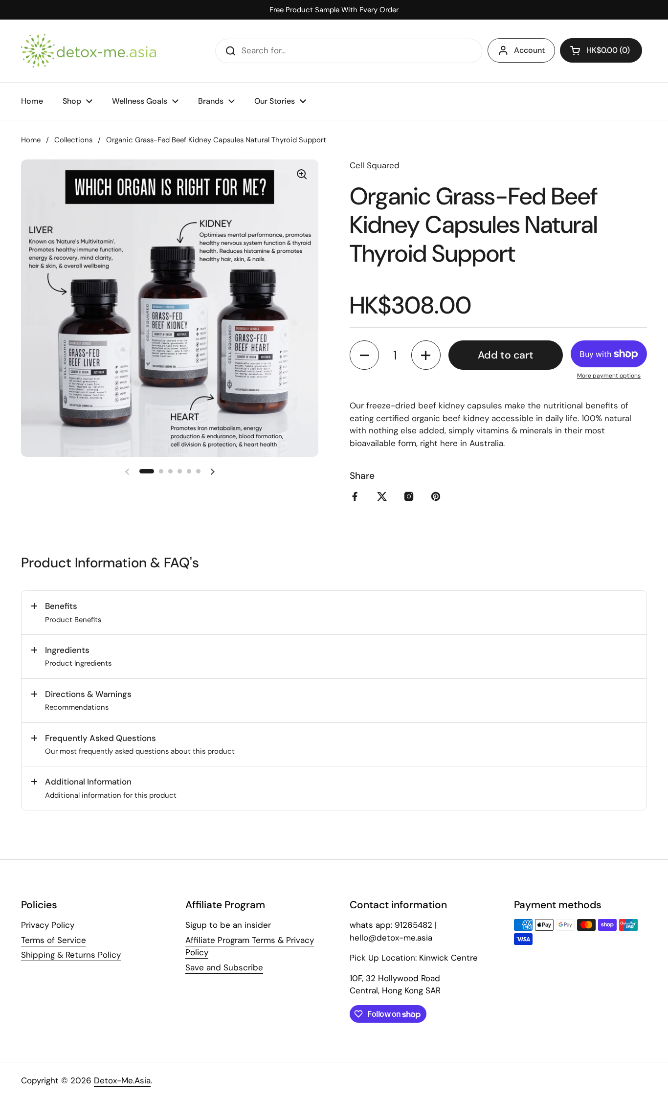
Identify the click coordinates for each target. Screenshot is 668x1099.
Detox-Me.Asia (122, 1080)
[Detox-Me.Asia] (88, 50)
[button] (601, 50)
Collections (73, 140)
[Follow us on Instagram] (410, 496)
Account (529, 50)
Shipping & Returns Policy (71, 954)
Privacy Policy (47, 925)
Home (31, 140)
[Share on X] (384, 496)
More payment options (609, 376)
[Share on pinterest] (437, 496)
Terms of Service (53, 940)
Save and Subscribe (224, 967)
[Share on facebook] (357, 496)
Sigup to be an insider (228, 925)
